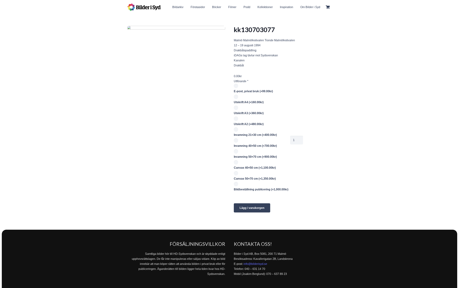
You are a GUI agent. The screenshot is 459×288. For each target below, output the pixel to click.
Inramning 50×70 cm (255, 156)
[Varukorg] (328, 7)
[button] (323, 7)
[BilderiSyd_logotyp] (144, 7)
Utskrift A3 (249, 113)
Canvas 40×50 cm (255, 167)
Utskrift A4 (249, 102)
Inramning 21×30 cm (255, 134)
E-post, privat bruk (253, 91)
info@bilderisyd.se (255, 263)
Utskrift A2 (249, 124)
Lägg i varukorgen (252, 207)
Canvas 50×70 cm (255, 178)
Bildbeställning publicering (261, 189)
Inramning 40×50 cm (255, 145)
